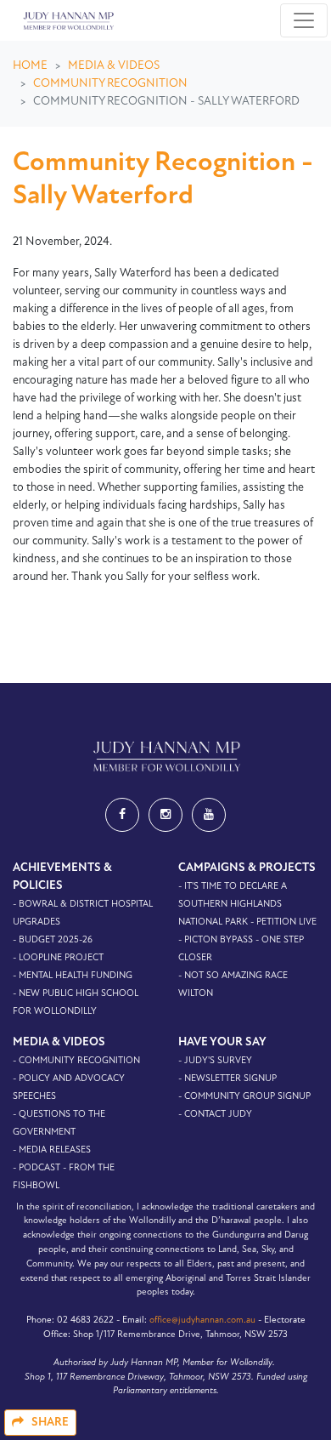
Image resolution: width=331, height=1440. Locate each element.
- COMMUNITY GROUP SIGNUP (244, 1096)
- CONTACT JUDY (215, 1114)
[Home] (67, 20)
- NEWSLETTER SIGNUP (227, 1079)
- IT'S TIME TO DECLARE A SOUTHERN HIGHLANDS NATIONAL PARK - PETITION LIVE (247, 904)
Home (30, 66)
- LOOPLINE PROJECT (58, 958)
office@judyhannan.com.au (202, 1320)
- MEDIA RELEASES (52, 1150)
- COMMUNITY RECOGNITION (76, 1061)
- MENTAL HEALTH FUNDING (72, 976)
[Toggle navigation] (304, 20)
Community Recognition (110, 83)
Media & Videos (114, 66)
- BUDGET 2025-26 (53, 940)
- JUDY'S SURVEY (215, 1061)
